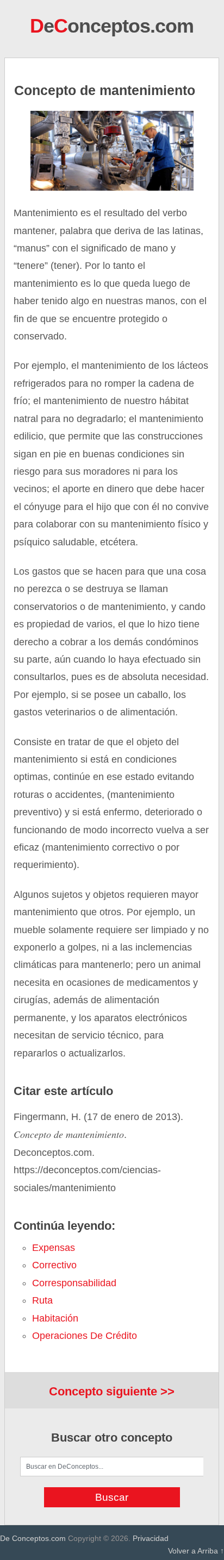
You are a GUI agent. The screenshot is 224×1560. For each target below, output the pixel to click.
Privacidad (151, 1538)
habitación (55, 1318)
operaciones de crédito (84, 1335)
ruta (42, 1300)
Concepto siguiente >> (112, 1391)
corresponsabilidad (74, 1283)
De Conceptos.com (33, 1538)
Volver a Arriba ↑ (196, 1550)
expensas (53, 1247)
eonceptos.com (112, 26)
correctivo (54, 1265)
